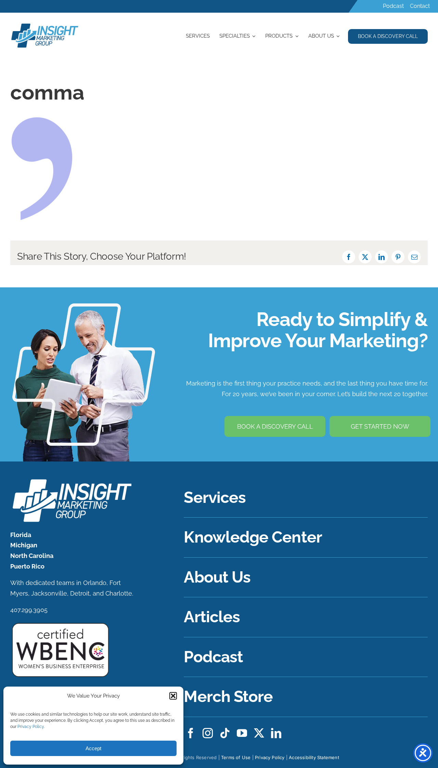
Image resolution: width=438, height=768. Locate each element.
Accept (93, 748)
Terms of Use (235, 757)
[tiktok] (225, 733)
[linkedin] (276, 733)
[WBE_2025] (60, 624)
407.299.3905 (29, 609)
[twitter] (259, 733)
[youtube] (242, 733)
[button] (173, 695)
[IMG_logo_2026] (71, 480)
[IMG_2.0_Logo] (45, 24)
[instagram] (208, 733)
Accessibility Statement (314, 757)
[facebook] (190, 733)
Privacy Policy (30, 726)
